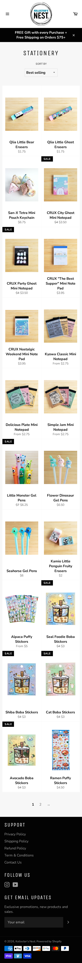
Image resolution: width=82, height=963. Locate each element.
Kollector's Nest (25, 941)
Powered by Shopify (49, 941)
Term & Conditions (19, 855)
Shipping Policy (16, 841)
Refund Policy (15, 848)
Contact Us (13, 862)
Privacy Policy (15, 834)
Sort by (41, 64)
